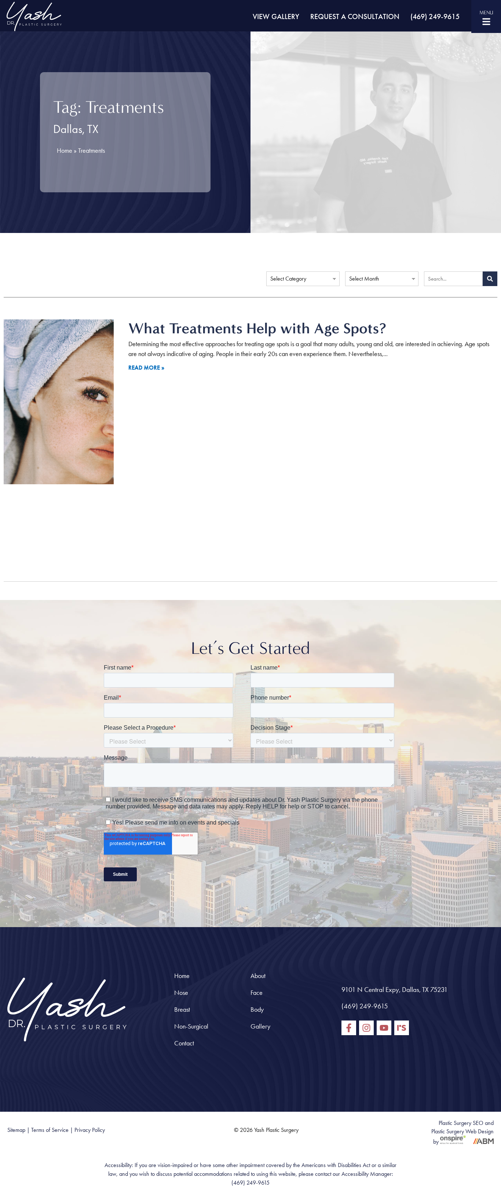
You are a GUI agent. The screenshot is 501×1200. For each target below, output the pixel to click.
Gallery (260, 1026)
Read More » (146, 367)
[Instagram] (366, 1028)
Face (257, 993)
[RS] (401, 1028)
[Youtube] (384, 1028)
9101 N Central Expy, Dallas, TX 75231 (394, 989)
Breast (182, 1009)
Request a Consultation (354, 16)
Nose (181, 993)
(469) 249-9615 (435, 16)
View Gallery (276, 16)
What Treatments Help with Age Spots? (257, 328)
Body (257, 1009)
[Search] (490, 278)
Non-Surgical (191, 1026)
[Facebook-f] (348, 1028)
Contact (184, 1043)
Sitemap (16, 1129)
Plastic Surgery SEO (461, 1122)
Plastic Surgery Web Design (462, 1131)
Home (64, 151)
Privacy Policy (89, 1129)
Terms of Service (50, 1129)
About (258, 976)
